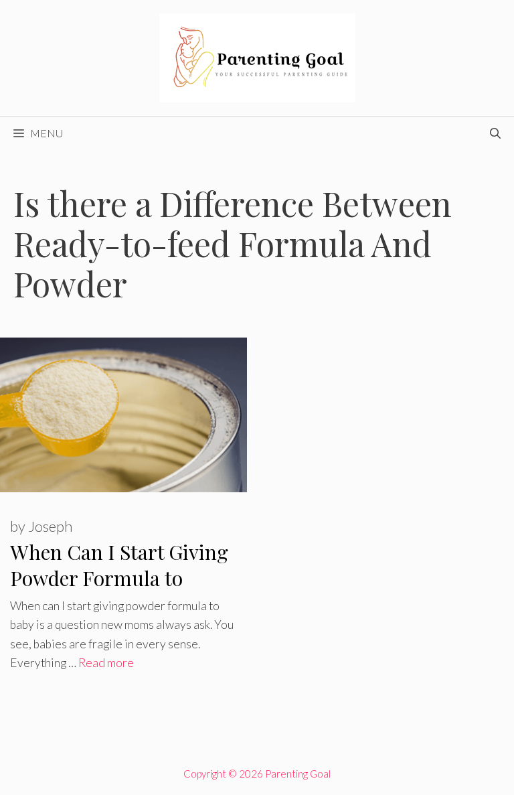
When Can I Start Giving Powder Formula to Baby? (119, 577)
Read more (106, 663)
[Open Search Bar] (495, 133)
